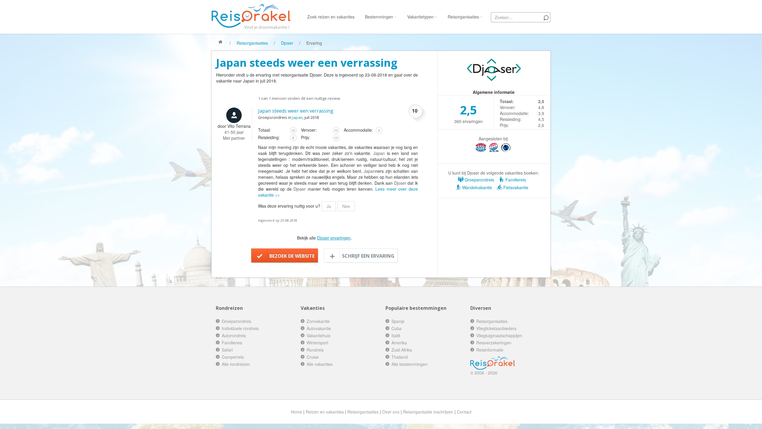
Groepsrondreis (478, 180)
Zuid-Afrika (401, 350)
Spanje (398, 321)
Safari (227, 350)
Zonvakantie (318, 321)
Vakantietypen (420, 17)
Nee (346, 206)
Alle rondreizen (236, 364)
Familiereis (515, 180)
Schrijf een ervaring (368, 256)
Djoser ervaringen (334, 238)
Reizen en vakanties (325, 412)
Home (296, 412)
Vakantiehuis (318, 335)
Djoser (287, 43)
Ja (329, 206)
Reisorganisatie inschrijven (428, 412)
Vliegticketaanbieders (496, 328)
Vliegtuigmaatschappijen (499, 335)
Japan (297, 117)
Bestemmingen (379, 17)
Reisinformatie (489, 350)
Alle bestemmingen (409, 364)
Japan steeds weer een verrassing (295, 111)
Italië (395, 335)
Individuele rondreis (240, 328)
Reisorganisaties (463, 17)
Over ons (390, 412)
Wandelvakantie (476, 187)
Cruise (313, 357)
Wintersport (317, 343)
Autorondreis (234, 335)
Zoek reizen (331, 17)
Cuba (396, 328)
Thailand (399, 357)
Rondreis (315, 350)
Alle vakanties (319, 364)
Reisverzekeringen (493, 343)
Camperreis (233, 357)
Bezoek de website (292, 256)
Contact (464, 412)
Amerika (399, 343)
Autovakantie (319, 328)
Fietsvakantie (515, 187)
